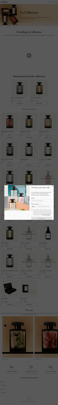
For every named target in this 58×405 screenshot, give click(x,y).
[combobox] (34, 206)
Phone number (36, 204)
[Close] (52, 186)
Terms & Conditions (46, 214)
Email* (32, 198)
